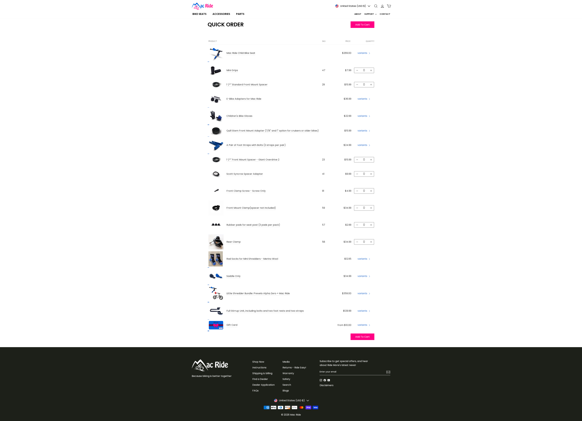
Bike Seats (199, 14)
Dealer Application (263, 385)
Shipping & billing (262, 373)
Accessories (221, 14)
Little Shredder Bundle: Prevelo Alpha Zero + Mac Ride (258, 293)
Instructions (259, 367)
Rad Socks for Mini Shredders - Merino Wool (252, 259)
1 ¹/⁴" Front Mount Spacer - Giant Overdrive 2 (252, 159)
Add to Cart (362, 24)
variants (362, 53)
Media (286, 362)
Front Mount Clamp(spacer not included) (251, 208)
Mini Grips (232, 70)
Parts (240, 14)
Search (287, 385)
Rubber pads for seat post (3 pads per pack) (253, 225)
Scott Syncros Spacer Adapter (244, 174)
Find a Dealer (260, 379)
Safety (286, 379)
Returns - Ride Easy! (294, 367)
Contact (385, 14)
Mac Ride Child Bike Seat (240, 53)
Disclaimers (326, 385)
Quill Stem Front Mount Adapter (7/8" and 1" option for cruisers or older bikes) (272, 130)
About (357, 14)
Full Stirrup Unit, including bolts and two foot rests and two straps (265, 311)
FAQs (255, 390)
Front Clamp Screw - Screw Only (246, 191)
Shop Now (258, 362)
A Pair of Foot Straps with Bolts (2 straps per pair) (256, 145)
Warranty (288, 373)
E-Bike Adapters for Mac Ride (243, 99)
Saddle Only (233, 276)
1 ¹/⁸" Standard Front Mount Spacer (247, 84)
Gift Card (231, 325)
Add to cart (362, 336)
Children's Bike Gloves (239, 116)
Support (369, 14)
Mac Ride (295, 414)
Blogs (286, 390)
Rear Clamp (233, 242)
